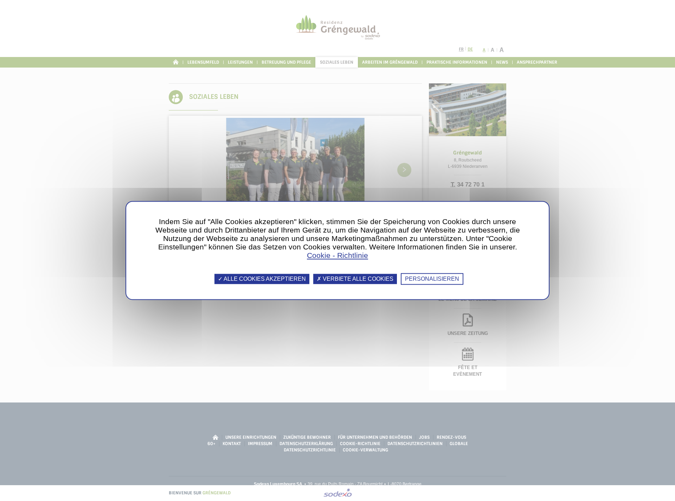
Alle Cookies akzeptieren (264, 279)
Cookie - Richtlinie (337, 255)
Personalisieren (432, 279)
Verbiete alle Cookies (357, 279)
